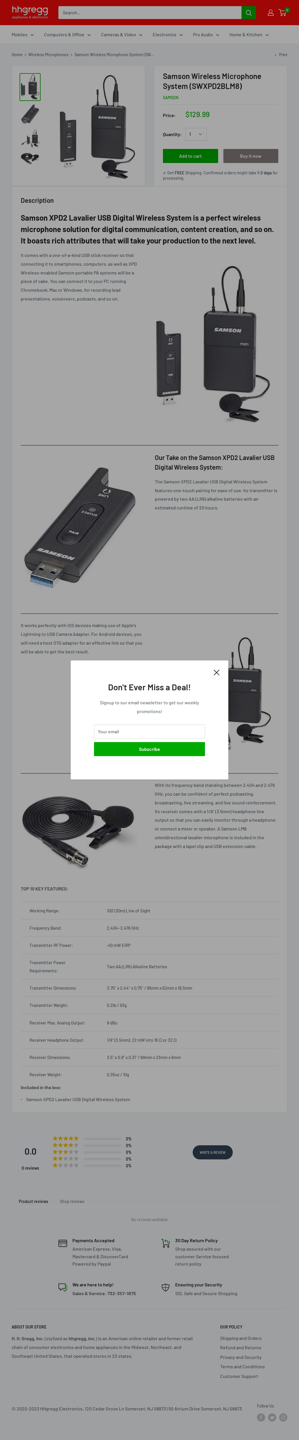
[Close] (217, 671)
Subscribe (149, 749)
